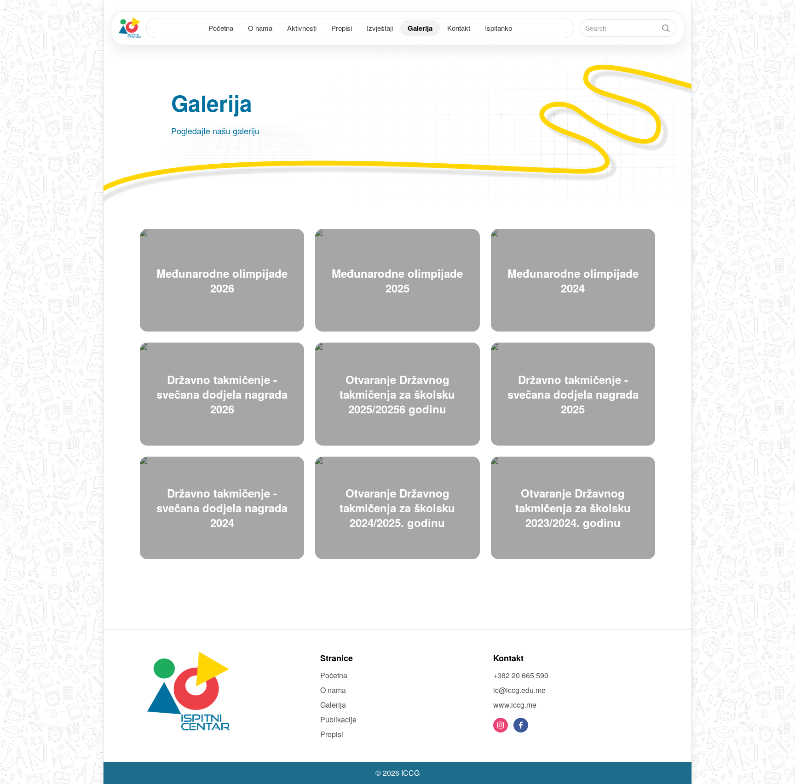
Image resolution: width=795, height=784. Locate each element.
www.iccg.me (514, 704)
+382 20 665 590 (520, 675)
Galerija (420, 28)
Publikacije (338, 719)
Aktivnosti (302, 28)
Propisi (341, 28)
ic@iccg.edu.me (519, 690)
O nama (260, 28)
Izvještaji (380, 28)
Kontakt (458, 28)
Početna (220, 28)
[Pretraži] (665, 28)
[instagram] (500, 725)
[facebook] (520, 725)
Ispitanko (498, 28)
